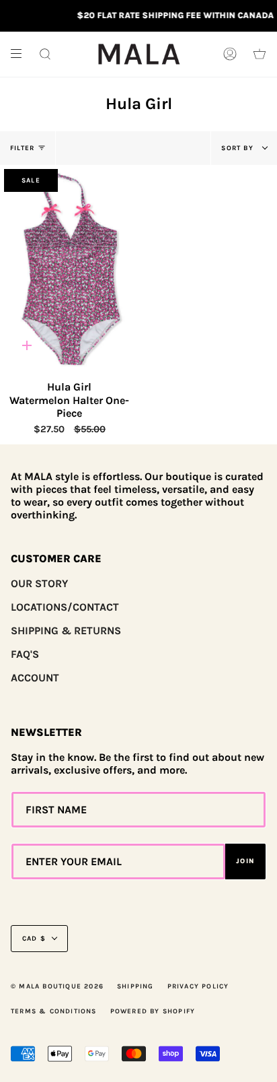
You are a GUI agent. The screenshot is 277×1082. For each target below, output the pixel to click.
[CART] (259, 54)
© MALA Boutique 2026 (57, 986)
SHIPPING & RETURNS (66, 630)
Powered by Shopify (153, 1011)
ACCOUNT (35, 677)
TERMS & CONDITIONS (54, 1011)
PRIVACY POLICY (198, 986)
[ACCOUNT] (230, 54)
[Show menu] (21, 54)
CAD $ (34, 939)
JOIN (245, 861)
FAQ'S (25, 654)
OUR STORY (39, 583)
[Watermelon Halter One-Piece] (69, 269)
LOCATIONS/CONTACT (65, 607)
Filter (22, 148)
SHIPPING (135, 986)
